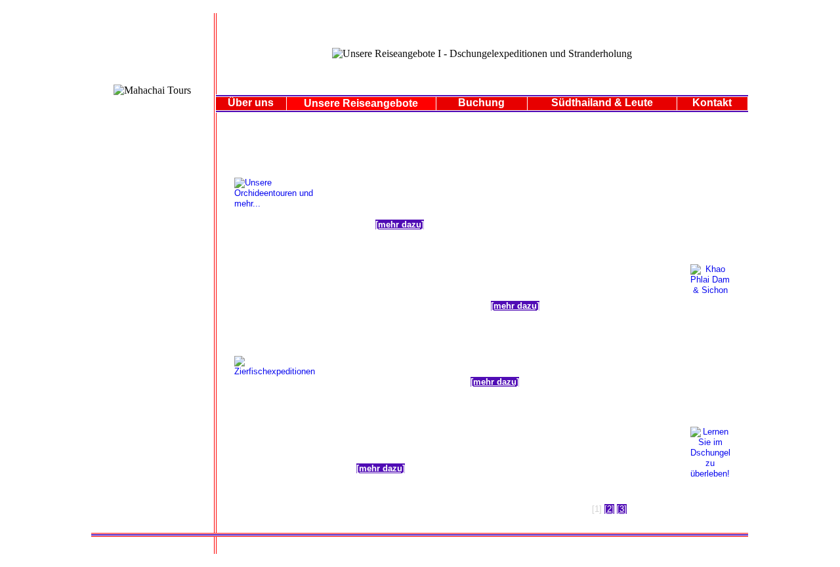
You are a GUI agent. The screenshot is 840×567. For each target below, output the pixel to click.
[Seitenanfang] (524, 547)
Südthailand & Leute (602, 102)
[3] (622, 509)
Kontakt (712, 102)
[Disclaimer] (435, 547)
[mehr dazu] (399, 224)
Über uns (251, 102)
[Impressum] (477, 547)
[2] (609, 509)
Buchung (481, 102)
